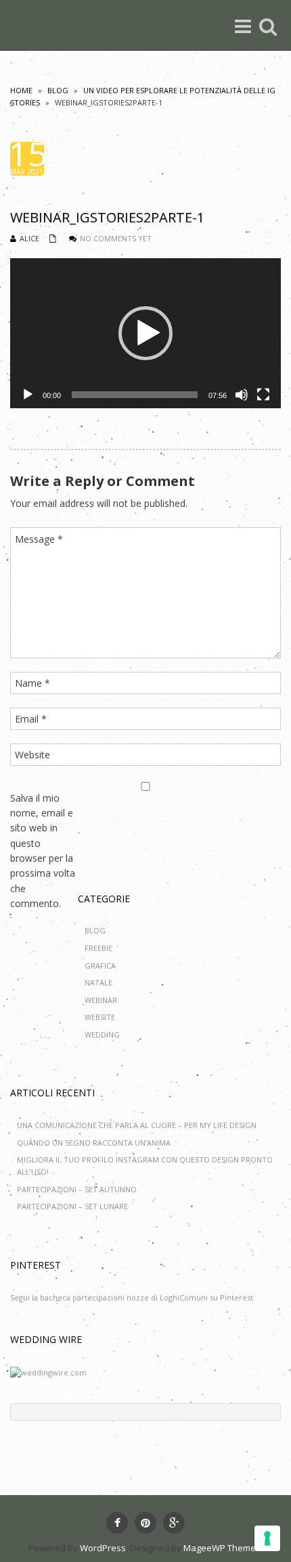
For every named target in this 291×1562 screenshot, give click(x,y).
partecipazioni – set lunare (72, 1206)
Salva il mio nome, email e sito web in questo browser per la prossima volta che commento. (42, 850)
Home (21, 90)
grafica (100, 965)
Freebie (98, 948)
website (100, 1017)
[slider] (135, 394)
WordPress (103, 1548)
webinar (101, 1000)
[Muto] (241, 394)
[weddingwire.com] (48, 1372)
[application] (145, 333)
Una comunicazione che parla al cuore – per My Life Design (136, 1125)
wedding (102, 1034)
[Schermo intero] (263, 394)
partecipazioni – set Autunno (77, 1189)
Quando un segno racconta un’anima (94, 1143)
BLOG (57, 90)
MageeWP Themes (222, 1548)
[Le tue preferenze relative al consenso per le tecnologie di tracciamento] (267, 1538)
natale (98, 982)
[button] (145, 333)
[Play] (28, 394)
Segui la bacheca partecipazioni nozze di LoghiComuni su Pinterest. (132, 1297)
